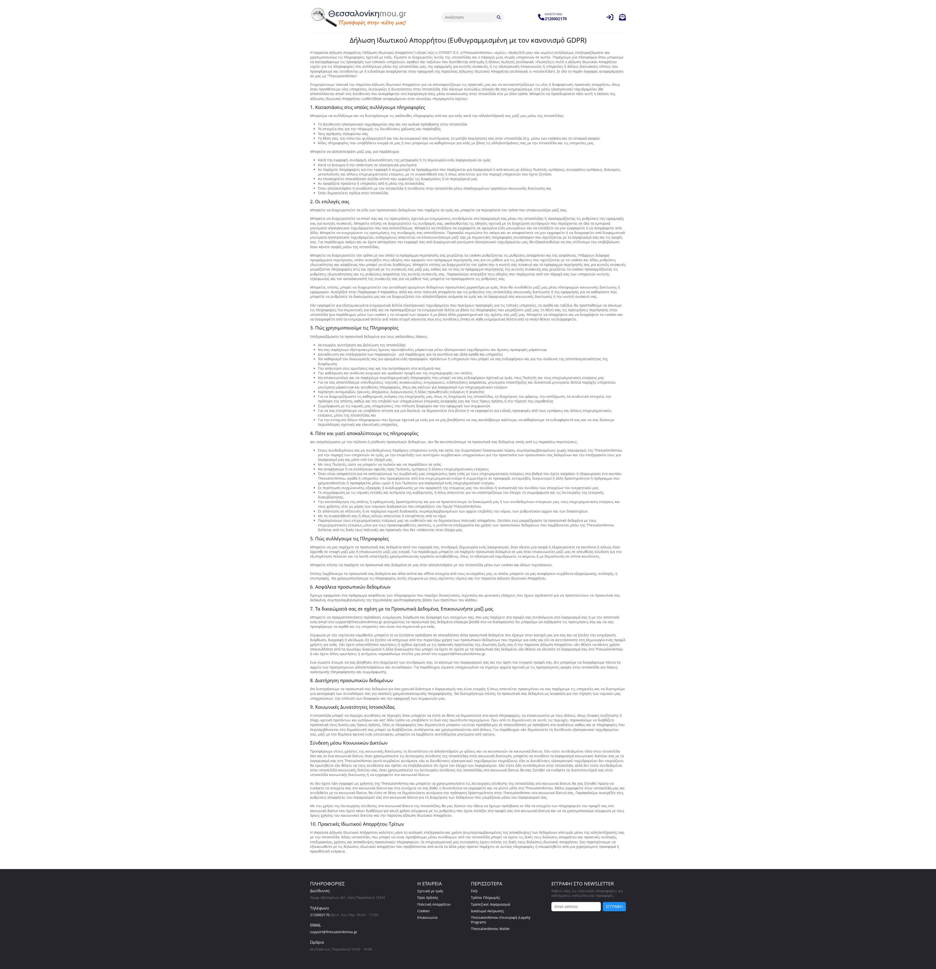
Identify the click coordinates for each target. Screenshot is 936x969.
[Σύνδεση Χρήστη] (609, 18)
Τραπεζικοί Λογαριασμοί (490, 904)
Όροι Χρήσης (427, 897)
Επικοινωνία (427, 917)
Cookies (423, 911)
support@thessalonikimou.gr (333, 932)
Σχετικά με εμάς (430, 891)
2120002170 (320, 914)
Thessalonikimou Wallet (490, 928)
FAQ (474, 891)
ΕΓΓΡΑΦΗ (614, 906)
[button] (622, 18)
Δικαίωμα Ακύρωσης (487, 911)
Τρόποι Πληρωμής (485, 897)
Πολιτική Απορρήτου (434, 904)
